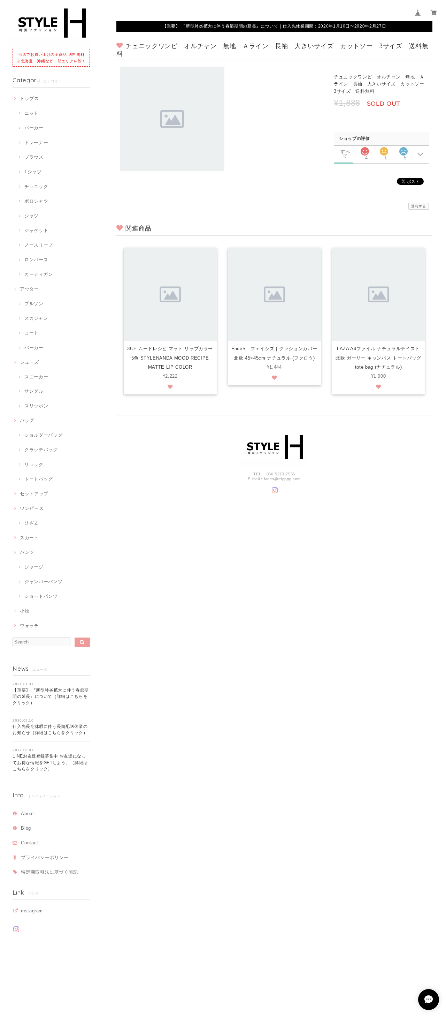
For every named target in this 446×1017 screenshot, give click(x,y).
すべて (345, 151)
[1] (384, 149)
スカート (29, 537)
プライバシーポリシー (45, 857)
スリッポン (36, 405)
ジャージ (33, 567)
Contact (29, 842)
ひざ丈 (31, 523)
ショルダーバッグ (43, 435)
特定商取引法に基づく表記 (49, 872)
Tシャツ (32, 171)
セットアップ (34, 493)
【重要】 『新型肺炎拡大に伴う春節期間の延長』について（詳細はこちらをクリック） (51, 697)
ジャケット (36, 230)
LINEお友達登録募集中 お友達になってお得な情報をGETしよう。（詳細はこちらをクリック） (50, 762)
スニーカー (36, 376)
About (27, 813)
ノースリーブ (38, 245)
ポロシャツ (36, 201)
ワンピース (32, 508)
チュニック (36, 186)
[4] (365, 149)
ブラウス (33, 157)
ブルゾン (33, 303)
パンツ (27, 552)
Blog (26, 828)
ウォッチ (29, 625)
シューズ (29, 362)
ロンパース (36, 259)
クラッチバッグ (40, 449)
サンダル (33, 391)
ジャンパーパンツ (43, 581)
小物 (24, 610)
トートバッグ (38, 479)
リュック (33, 464)
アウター (29, 289)
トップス (29, 98)
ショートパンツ (40, 596)
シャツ (31, 215)
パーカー (33, 127)
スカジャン (36, 318)
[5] (403, 149)
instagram (32, 910)
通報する (418, 206)
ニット (31, 113)
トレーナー (36, 142)
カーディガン (38, 274)
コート (31, 333)
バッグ (27, 420)
